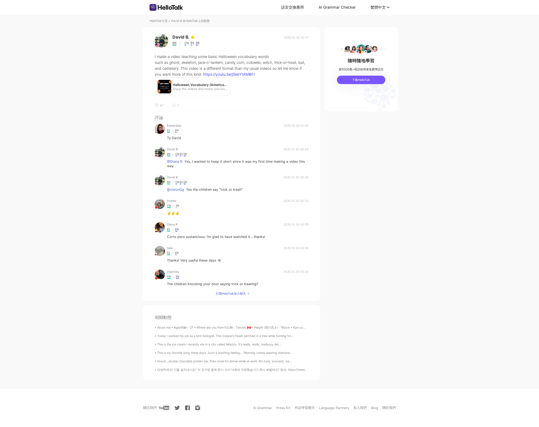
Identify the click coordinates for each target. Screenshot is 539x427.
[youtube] (164, 408)
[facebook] (187, 408)
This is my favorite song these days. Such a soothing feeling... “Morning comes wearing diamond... (224, 352)
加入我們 (360, 408)
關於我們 (389, 408)
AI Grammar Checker (337, 7)
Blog (374, 408)
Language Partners (334, 408)
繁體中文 (378, 7)
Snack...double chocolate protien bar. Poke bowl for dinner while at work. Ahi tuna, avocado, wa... (224, 361)
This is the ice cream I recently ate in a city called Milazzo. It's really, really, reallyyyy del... (219, 344)
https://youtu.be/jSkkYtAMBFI (229, 74)
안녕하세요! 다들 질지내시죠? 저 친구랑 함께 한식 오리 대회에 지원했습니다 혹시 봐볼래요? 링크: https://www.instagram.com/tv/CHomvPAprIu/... (255, 369)
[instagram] (197, 408)
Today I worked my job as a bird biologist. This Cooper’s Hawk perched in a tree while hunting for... (225, 336)
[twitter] (177, 408)
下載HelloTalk (361, 80)
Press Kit (283, 408)
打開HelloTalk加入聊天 (231, 293)
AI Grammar (262, 408)
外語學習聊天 (305, 408)
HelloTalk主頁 (158, 21)
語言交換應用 (292, 7)
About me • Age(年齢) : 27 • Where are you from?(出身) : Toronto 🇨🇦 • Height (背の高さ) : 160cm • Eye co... (231, 327)
